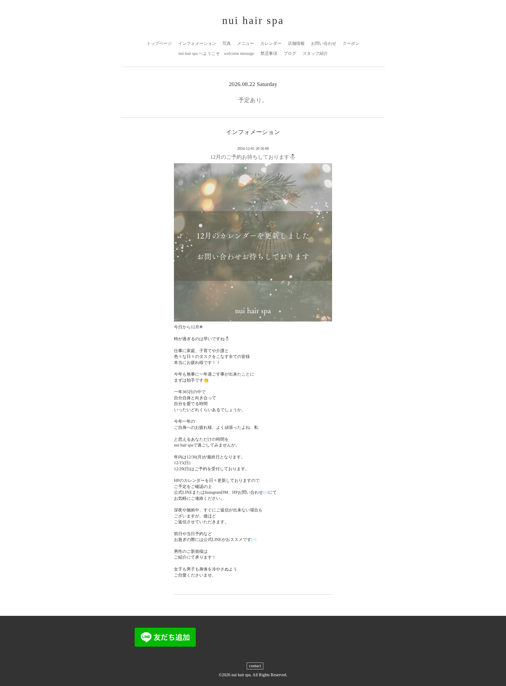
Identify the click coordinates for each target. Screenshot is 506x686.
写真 (226, 43)
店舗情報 (296, 43)
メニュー (245, 43)
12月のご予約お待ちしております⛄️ (253, 157)
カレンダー (270, 43)
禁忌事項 (268, 53)
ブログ (290, 53)
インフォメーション (197, 43)
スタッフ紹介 (315, 53)
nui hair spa (253, 20)
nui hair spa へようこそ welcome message (216, 53)
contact (255, 666)
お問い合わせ (323, 43)
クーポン (351, 43)
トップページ (159, 43)
